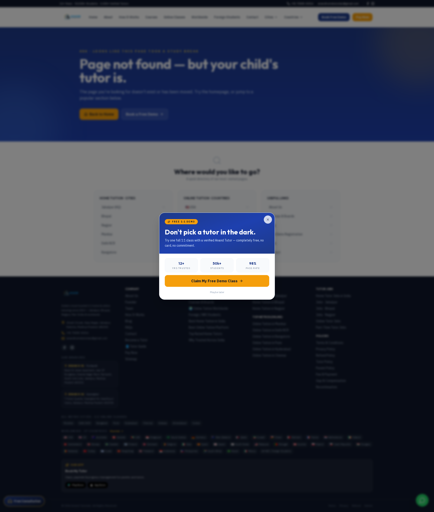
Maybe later (217, 292)
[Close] (268, 219)
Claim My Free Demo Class (214, 281)
